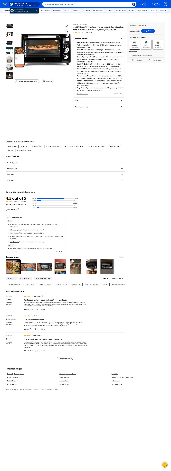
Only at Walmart (142, 10)
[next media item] (67, 50)
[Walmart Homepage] (5, 4)
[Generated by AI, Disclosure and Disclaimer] (122, 93)
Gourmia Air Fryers (117, 384)
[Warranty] (122, 174)
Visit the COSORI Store (79, 24)
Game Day (110, 10)
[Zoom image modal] (67, 35)
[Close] (36, 11)
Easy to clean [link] (14, 242)
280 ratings (89, 32)
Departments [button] (8, 10)
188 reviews (23, 201)
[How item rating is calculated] (25, 204)
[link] (107, 266)
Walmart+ (163, 10)
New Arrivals (86, 10)
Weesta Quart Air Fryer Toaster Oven (122, 377)
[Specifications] (122, 168)
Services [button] (20, 10)
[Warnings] (122, 180)
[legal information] (145, 25)
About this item (12, 156)
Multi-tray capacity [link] (16, 224)
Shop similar (148, 31)
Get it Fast (67, 10)
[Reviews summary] (85, 32)
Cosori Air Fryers (64, 381)
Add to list (139, 60)
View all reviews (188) (65, 358)
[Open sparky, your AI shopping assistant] (165, 465)
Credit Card (153, 10)
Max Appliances (64, 377)
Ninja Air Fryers (11, 381)
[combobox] (89, 4)
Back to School (45, 10)
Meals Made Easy (121, 10)
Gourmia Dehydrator (13, 377)
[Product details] (122, 163)
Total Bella (115, 374)
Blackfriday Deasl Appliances (15, 374)
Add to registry (157, 60)
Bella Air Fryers (116, 381)
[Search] (133, 4)
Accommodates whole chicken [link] (20, 236)
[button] (144, 4)
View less (59, 251)
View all (121, 257)
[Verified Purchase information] (42, 296)
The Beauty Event (98, 10)
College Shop (57, 10)
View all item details (82, 94)
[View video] (67, 39)
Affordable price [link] (15, 230)
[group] (82, 32)
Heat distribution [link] (15, 248)
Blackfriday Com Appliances (67, 374)
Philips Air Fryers (12, 384)
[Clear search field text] (129, 4)
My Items (131, 10)
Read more (27, 347)
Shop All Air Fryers (64, 384)
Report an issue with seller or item (142, 55)
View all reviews (12, 209)
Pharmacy (76, 10)
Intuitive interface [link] (16, 233)
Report (43, 309)
